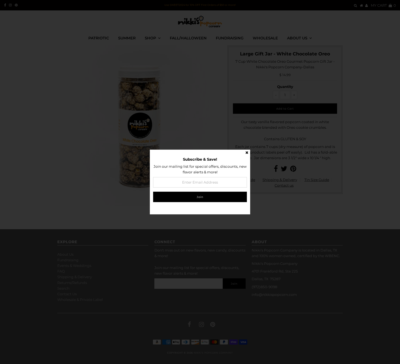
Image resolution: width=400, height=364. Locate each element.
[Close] (247, 153)
